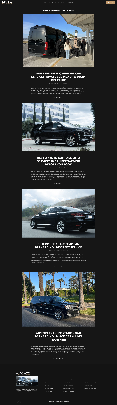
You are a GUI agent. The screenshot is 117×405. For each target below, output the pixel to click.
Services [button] (57, 2)
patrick (54, 83)
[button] (100, 401)
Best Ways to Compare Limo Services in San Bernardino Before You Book (58, 161)
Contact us (70, 2)
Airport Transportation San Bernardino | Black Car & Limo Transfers (58, 336)
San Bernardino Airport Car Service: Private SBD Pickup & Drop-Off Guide (58, 77)
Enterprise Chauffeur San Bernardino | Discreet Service (58, 245)
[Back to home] (7, 2)
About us (51, 2)
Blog (67, 83)
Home (45, 2)
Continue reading (58, 97)
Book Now (110, 2)
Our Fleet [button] (63, 2)
